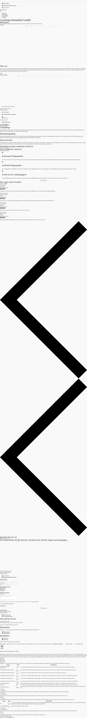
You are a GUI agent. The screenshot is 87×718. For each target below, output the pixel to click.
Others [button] (1, 712)
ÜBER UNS (4, 13)
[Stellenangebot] (2, 590)
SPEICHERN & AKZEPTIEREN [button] (5, 716)
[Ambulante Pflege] (2, 588)
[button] (43, 11)
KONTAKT (4, 17)
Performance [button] (2, 693)
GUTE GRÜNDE (5, 15)
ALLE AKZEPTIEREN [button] (79, 643)
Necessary (3, 660)
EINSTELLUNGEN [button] (69, 643)
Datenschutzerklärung (35, 601)
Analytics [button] (2, 696)
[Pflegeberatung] (2, 589)
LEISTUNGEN (4, 14)
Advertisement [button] (3, 708)
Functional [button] (2, 689)
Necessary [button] (2, 659)
